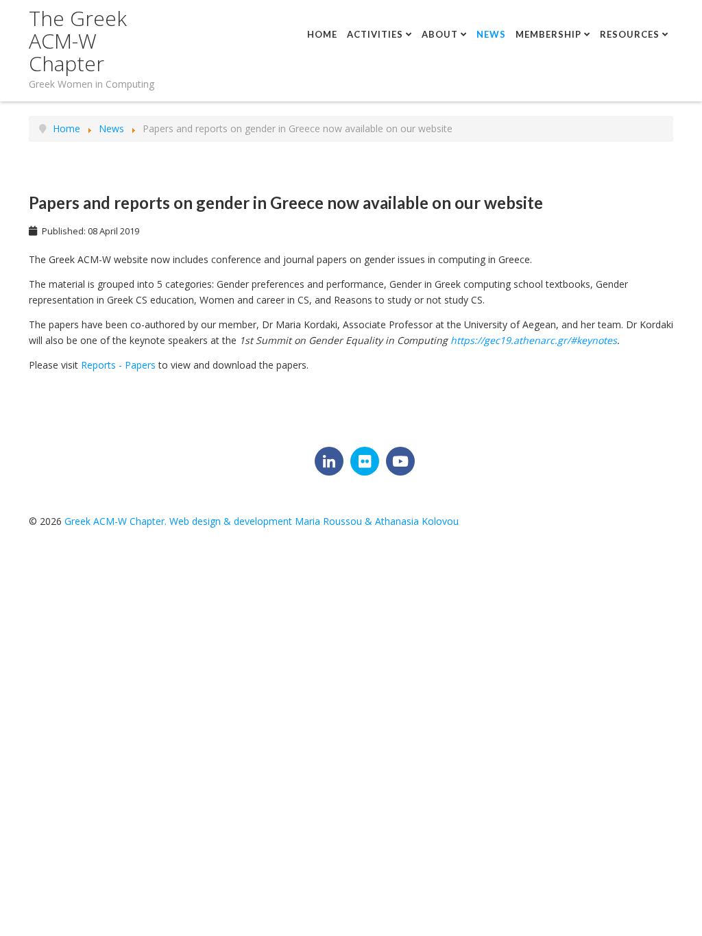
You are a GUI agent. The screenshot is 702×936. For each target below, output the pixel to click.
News (491, 34)
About (440, 34)
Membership (548, 34)
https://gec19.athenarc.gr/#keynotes (533, 340)
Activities (375, 34)
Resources (629, 34)
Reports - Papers (118, 364)
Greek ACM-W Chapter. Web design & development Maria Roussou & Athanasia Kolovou (261, 521)
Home (322, 34)
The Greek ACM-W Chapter (78, 41)
